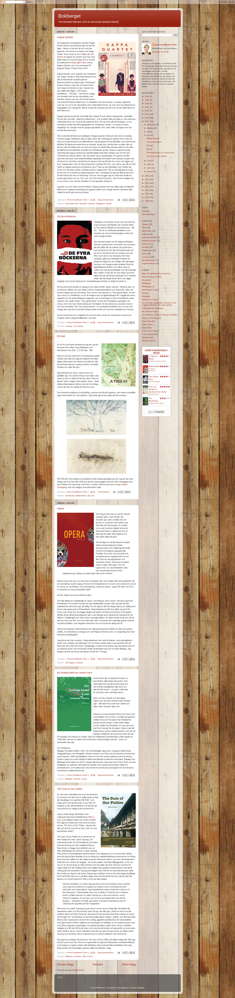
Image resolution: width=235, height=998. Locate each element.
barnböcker (70, 496)
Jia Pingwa (70, 663)
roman (84, 779)
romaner (91, 204)
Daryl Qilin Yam (78, 63)
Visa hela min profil (160, 52)
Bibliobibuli (146, 283)
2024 (147, 96)
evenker (76, 779)
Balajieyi (68, 779)
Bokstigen (146, 296)
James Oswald (155, 381)
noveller (145, 247)
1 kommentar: (104, 492)
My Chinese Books (150, 312)
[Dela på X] (128, 200)
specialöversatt (148, 260)
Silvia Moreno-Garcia (157, 403)
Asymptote (146, 280)
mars (149, 168)
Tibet (144, 228)
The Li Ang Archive (150, 334)
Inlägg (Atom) (78, 970)
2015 (147, 180)
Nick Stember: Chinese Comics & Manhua (160, 315)
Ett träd (61, 336)
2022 (147, 104)
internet (145, 234)
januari (150, 171)
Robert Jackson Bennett (158, 361)
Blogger (141, 988)
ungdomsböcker (149, 263)
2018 (147, 118)
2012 (147, 190)
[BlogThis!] (126, 200)
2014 (147, 183)
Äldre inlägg (129, 964)
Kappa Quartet (65, 37)
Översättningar (148, 214)
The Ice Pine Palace (150, 331)
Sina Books (147, 328)
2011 (147, 194)
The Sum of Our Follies (69, 789)
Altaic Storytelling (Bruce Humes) (156, 274)
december (151, 125)
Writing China (148, 337)
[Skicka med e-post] (123, 200)
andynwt (124, 988)
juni (149, 135)
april (149, 164)
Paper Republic (148, 321)
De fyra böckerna (66, 216)
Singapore (100, 204)
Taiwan (145, 224)
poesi (144, 254)
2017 (147, 121)
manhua (145, 244)
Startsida (97, 964)
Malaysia (69, 956)
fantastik (83, 204)
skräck (109, 204)
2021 (147, 107)
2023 (147, 100)
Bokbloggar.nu (148, 287)
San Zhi (91, 496)
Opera (60, 508)
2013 (147, 187)
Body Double (154, 366)
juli (148, 132)
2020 (147, 111)
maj (149, 161)
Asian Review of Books (152, 277)
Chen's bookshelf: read (156, 351)
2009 (147, 201)
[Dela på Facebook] (131, 200)
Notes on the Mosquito (151, 318)
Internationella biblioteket (152, 308)
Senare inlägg (65, 964)
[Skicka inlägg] (118, 200)
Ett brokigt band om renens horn (74, 672)
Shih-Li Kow (87, 956)
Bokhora (145, 293)
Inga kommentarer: (106, 200)
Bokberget (69, 16)
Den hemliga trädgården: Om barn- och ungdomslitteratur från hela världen (159, 304)
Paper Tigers (147, 324)
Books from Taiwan (150, 300)
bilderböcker (81, 496)
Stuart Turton (155, 394)
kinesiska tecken (149, 241)
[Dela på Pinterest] (133, 200)
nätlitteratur (147, 250)
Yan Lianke (78, 326)
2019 (147, 114)
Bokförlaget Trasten (150, 290)
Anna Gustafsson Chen (166, 45)
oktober (150, 128)
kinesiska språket (149, 237)
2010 (147, 197)
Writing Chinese (149, 341)
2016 (147, 176)
